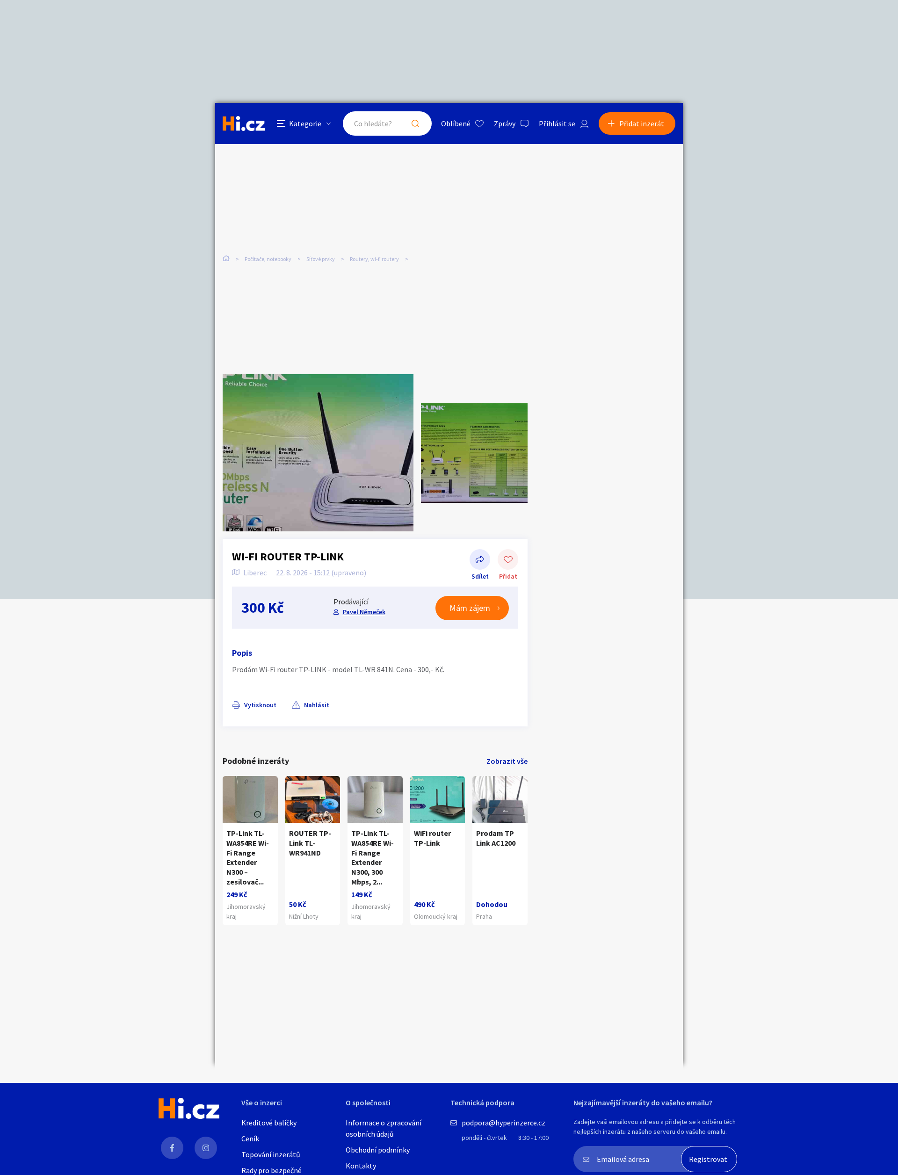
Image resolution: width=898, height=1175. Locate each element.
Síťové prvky (320, 258)
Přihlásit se (557, 123)
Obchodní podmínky (378, 1149)
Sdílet (480, 560)
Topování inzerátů (270, 1154)
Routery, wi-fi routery (374, 258)
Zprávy (504, 123)
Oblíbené (456, 123)
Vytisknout (260, 705)
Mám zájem (469, 607)
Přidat (508, 560)
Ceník (250, 1138)
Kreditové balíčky (269, 1122)
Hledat (415, 123)
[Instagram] (206, 1148)
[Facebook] (172, 1148)
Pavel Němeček (364, 612)
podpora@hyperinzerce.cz (503, 1122)
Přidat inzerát (641, 123)
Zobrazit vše (507, 761)
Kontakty (361, 1165)
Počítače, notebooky (268, 258)
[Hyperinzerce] (244, 123)
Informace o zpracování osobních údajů (383, 1128)
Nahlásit (316, 705)
